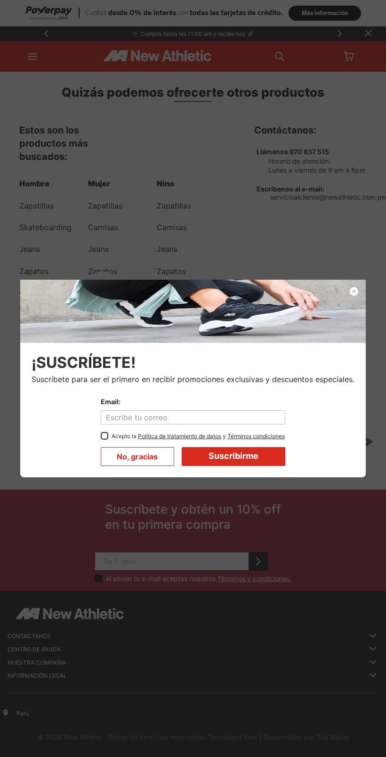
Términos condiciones (256, 436)
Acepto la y (198, 436)
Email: (111, 402)
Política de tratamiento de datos (179, 436)
